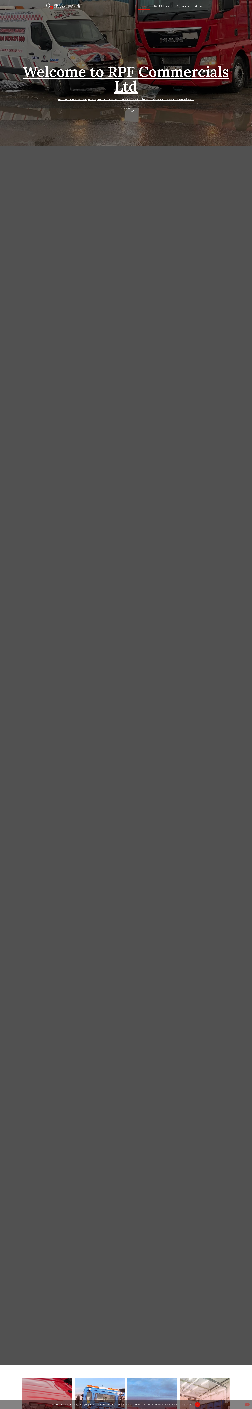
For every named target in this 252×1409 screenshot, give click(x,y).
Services (181, 6)
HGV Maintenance (162, 6)
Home (144, 6)
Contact (199, 6)
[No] (247, 1404)
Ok (197, 1404)
